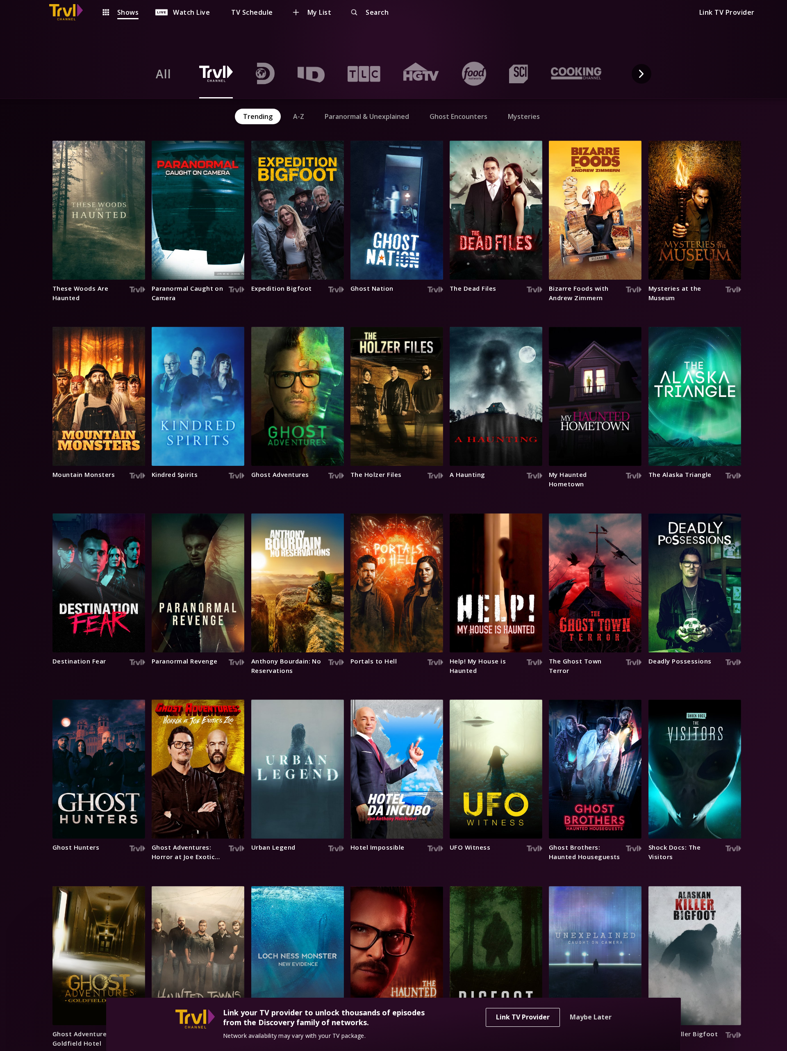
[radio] (163, 73)
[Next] (641, 74)
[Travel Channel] (70, 12)
